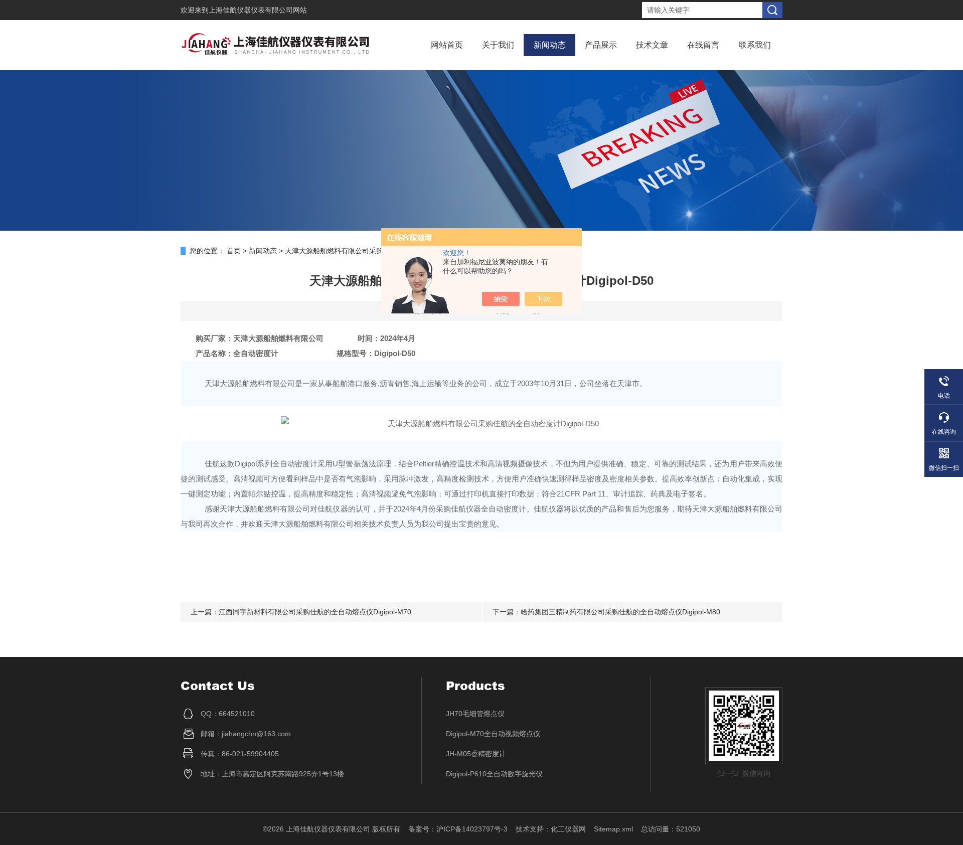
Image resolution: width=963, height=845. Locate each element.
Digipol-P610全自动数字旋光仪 (494, 774)
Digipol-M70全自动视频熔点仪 (493, 734)
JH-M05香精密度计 (476, 754)
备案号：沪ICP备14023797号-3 (458, 829)
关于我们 (498, 45)
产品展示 (601, 45)
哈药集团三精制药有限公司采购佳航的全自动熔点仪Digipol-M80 (620, 612)
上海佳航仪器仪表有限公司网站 (258, 10)
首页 (234, 251)
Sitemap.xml (613, 829)
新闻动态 (550, 45)
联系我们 (755, 45)
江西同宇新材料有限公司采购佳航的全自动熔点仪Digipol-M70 (315, 612)
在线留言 (703, 45)
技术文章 (652, 45)
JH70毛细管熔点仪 (475, 714)
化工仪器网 (568, 829)
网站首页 (447, 45)
